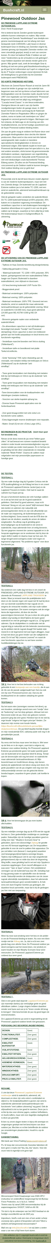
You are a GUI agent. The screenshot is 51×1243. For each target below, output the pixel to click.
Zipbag (34, 843)
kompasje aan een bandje (28, 687)
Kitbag (17, 941)
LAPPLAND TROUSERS (32, 595)
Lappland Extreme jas (38, 1001)
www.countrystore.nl (36, 1141)
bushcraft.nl (41, 1241)
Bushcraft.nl (13, 10)
